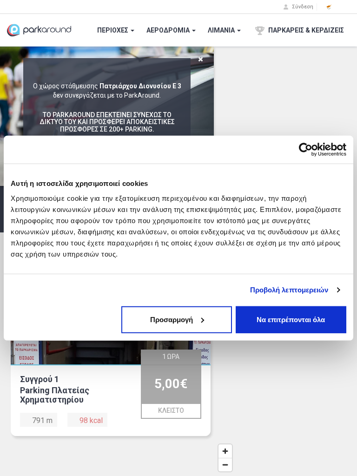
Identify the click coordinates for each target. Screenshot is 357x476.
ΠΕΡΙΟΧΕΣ (113, 30)
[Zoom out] (225, 464)
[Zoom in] (225, 451)
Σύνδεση (302, 7)
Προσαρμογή (171, 319)
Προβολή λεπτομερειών (289, 290)
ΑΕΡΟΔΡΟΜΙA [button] (168, 30)
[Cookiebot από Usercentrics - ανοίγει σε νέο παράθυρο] (305, 150)
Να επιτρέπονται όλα (291, 319)
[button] (329, 7)
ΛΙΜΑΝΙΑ (222, 30)
